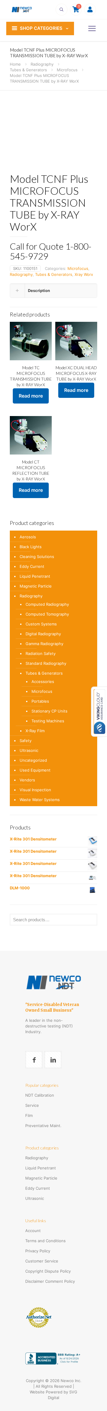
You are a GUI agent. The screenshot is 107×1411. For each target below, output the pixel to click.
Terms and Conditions (45, 1240)
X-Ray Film (35, 730)
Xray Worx (84, 274)
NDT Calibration (39, 1095)
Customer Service (41, 1261)
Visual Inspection (35, 789)
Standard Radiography (46, 663)
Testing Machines (48, 720)
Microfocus (67, 69)
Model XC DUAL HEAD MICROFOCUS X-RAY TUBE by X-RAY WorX (76, 373)
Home (15, 64)
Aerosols (28, 536)
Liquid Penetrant (35, 576)
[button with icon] (34, 1059)
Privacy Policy (37, 1250)
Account (33, 1230)
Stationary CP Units (49, 711)
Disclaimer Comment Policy (50, 1281)
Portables (40, 701)
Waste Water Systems (40, 799)
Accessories (43, 681)
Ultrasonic (29, 750)
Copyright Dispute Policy (48, 1271)
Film (29, 1115)
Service (32, 1105)
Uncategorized (33, 760)
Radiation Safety (41, 653)
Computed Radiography (47, 604)
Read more (31, 396)
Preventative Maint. (43, 1125)
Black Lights (31, 546)
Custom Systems (41, 624)
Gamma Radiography (44, 643)
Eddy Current (32, 566)
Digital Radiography (43, 633)
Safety (26, 740)
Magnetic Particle (36, 586)
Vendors (27, 780)
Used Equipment (35, 770)
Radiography (42, 64)
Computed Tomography (47, 614)
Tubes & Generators (28, 69)
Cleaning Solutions (37, 556)
